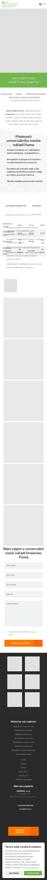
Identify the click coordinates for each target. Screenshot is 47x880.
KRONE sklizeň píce (23, 754)
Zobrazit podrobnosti (30, 867)
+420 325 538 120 (25, 805)
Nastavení (14, 873)
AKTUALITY (23, 776)
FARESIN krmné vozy (23, 734)
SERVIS (23, 764)
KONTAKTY (23, 772)
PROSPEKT (36, 206)
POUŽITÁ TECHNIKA (23, 780)
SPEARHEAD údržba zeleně (23, 742)
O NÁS (23, 760)
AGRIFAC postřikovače (24, 746)
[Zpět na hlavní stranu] (9, 4)
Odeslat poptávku (20, 643)
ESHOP (23, 768)
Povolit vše (33, 873)
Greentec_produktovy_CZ (18, 214)
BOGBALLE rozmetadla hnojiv (23, 750)
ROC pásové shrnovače (23, 738)
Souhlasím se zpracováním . (22, 633)
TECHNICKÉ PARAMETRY (16, 206)
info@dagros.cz (25, 809)
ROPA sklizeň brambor (23, 730)
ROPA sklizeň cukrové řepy (23, 726)
